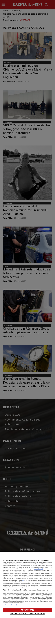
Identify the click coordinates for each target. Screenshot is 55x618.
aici (23, 580)
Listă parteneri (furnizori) (10, 605)
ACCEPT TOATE (27, 610)
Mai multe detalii (38, 569)
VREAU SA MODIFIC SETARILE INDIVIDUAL (27, 614)
